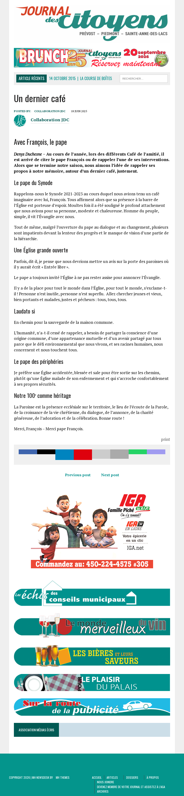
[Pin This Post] (83, 454)
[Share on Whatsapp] (138, 454)
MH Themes (62, 777)
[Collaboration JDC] (20, 123)
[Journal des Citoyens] (92, 24)
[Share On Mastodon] (156, 454)
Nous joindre (105, 782)
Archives (103, 791)
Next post (110, 474)
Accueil (97, 777)
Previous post (78, 474)
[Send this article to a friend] (101, 454)
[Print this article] (119, 454)
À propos (153, 777)
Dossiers (132, 777)
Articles (112, 777)
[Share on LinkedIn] (64, 454)
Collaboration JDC (49, 111)
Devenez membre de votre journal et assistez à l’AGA (131, 787)
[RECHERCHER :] (144, 78)
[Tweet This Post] (46, 454)
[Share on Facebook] (28, 454)
